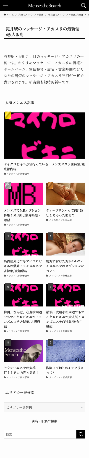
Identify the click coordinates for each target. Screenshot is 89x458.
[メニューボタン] (5, 5)
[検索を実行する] (80, 434)
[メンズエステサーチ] (45, 5)
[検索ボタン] (83, 5)
